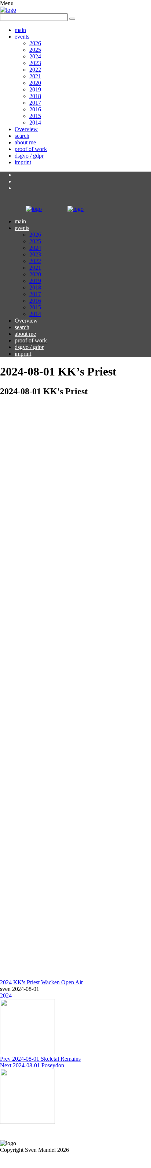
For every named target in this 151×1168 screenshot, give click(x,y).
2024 (35, 56)
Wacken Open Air (62, 982)
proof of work (31, 149)
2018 (35, 96)
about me (25, 142)
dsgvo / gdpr (29, 155)
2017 (35, 103)
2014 (35, 122)
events (22, 36)
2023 (35, 63)
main (20, 30)
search (22, 136)
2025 (35, 50)
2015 (35, 116)
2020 (35, 83)
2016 (35, 109)
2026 (35, 43)
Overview (26, 129)
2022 (35, 70)
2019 (35, 89)
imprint (23, 162)
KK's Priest (26, 982)
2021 (35, 76)
